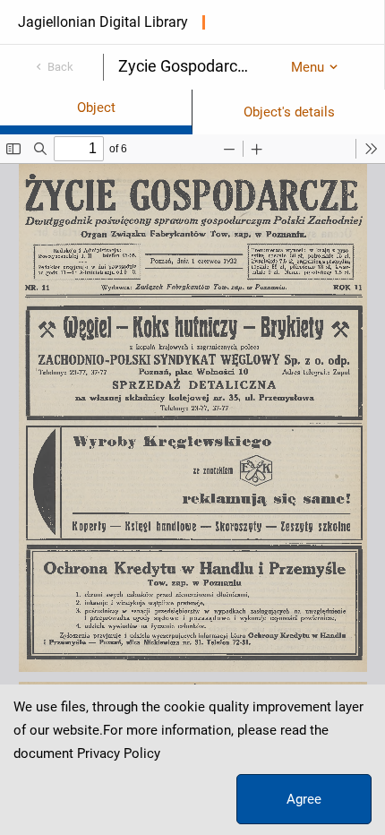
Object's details (289, 112)
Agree (304, 799)
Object (96, 107)
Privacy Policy (118, 753)
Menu (307, 67)
